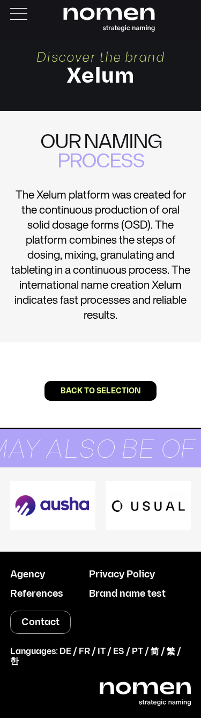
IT (102, 652)
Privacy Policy (122, 575)
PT (137, 652)
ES (118, 652)
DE (65, 652)
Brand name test (127, 594)
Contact (40, 622)
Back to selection (101, 390)
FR (84, 652)
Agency (27, 575)
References (36, 594)
